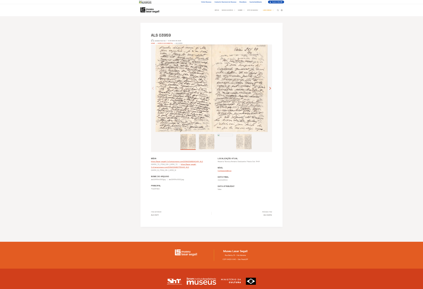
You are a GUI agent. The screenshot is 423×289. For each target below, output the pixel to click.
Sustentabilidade (256, 2)
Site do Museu (252, 10)
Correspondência (224, 171)
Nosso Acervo (227, 10)
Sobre (240, 10)
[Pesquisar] (278, 10)
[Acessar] (282, 10)
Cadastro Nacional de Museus (225, 2)
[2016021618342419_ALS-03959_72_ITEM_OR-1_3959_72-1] (211, 88)
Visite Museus (206, 2)
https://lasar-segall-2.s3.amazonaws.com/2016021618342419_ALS (177, 161)
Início (217, 10)
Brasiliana (242, 2)
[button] (270, 88)
